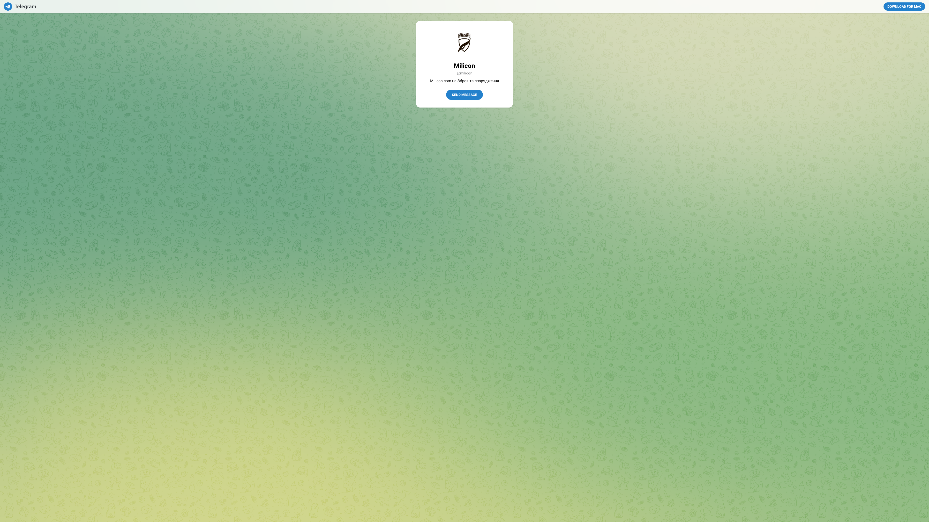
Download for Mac (904, 6)
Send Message (464, 95)
